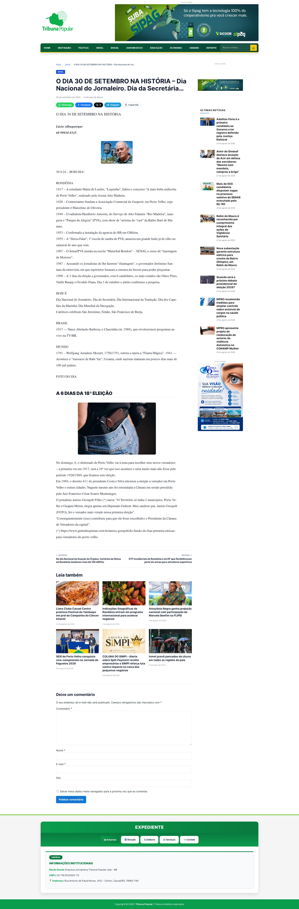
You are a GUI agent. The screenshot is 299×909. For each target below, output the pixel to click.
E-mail (61, 764)
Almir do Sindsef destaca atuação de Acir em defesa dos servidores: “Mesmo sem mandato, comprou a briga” (228, 161)
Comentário (64, 708)
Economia (176, 48)
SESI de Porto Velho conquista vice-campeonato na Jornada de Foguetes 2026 (77, 660)
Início (58, 64)
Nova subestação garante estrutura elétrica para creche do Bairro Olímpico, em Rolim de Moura (228, 257)
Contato (190, 839)
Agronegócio (134, 48)
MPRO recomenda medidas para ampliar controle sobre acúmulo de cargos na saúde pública (228, 308)
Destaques (64, 48)
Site (58, 777)
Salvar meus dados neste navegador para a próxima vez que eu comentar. (104, 791)
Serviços (170, 839)
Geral (99, 48)
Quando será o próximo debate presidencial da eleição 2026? (226, 282)
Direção (131, 839)
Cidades (194, 48)
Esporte (211, 48)
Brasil (115, 48)
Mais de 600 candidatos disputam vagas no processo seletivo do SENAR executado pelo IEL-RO (228, 194)
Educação (156, 48)
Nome (60, 750)
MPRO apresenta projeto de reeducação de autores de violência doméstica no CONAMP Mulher (227, 338)
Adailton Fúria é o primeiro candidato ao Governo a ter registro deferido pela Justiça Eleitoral (227, 129)
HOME (47, 48)
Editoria (150, 839)
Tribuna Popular (144, 904)
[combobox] (235, 47)
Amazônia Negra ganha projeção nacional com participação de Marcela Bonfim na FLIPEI (170, 612)
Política (83, 48)
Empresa (111, 839)
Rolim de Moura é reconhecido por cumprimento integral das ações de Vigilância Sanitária (227, 226)
